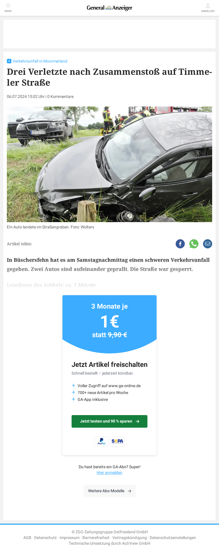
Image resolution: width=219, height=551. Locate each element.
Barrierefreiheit (96, 538)
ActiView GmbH (136, 543)
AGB (27, 538)
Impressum (70, 538)
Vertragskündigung (129, 538)
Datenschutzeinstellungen (173, 538)
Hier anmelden (109, 473)
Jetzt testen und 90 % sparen (106, 421)
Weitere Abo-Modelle (106, 491)
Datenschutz (45, 538)
